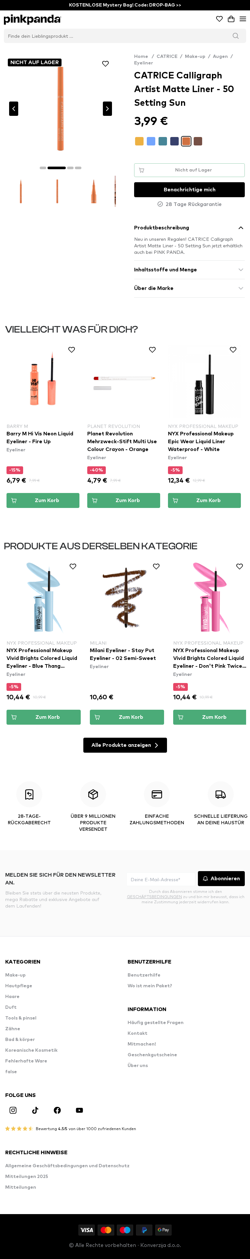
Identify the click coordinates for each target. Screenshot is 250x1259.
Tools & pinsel (20, 1018)
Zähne (12, 1029)
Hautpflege (18, 986)
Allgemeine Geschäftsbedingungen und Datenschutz (67, 1166)
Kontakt (137, 1033)
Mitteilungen (20, 1187)
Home (144, 56)
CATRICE (167, 56)
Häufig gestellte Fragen (156, 1022)
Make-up (195, 56)
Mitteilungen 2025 (26, 1176)
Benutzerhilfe (144, 975)
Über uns (138, 1065)
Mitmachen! (142, 1044)
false (11, 1072)
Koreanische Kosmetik (31, 1050)
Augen (220, 56)
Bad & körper (20, 1039)
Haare (12, 996)
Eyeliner (143, 63)
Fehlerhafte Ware (26, 1061)
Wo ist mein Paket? (150, 986)
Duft (11, 1007)
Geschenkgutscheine (152, 1055)
